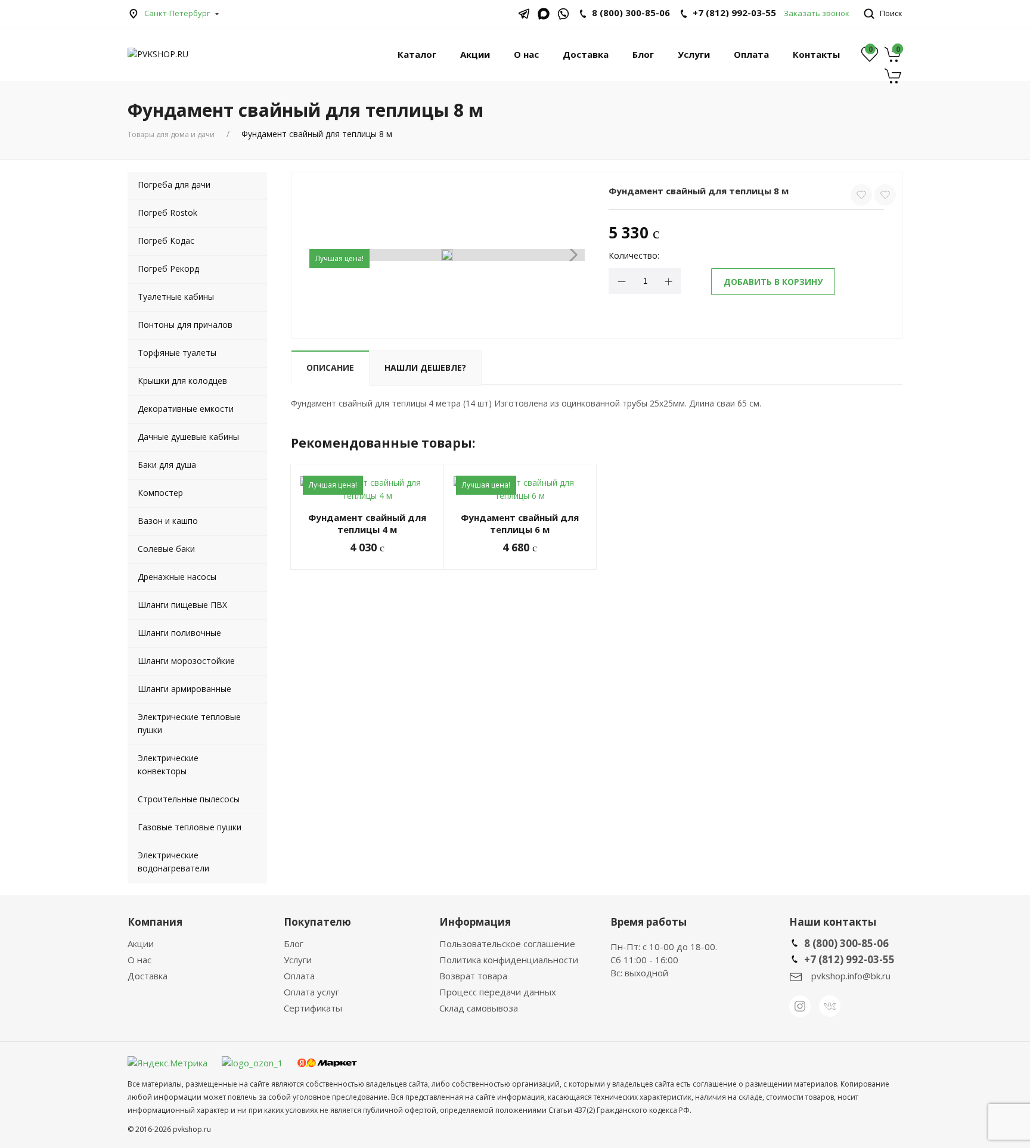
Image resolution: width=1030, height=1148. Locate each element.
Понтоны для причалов (185, 324)
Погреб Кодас (166, 240)
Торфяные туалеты (177, 352)
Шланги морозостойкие (186, 660)
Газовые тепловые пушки (189, 827)
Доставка (586, 54)
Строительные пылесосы (189, 799)
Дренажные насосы (177, 576)
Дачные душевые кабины (188, 436)
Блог (643, 54)
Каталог (417, 54)
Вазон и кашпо (168, 520)
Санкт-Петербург (177, 13)
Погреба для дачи (174, 184)
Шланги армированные (184, 688)
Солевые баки (166, 548)
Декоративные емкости (186, 408)
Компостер (160, 492)
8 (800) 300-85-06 (846, 943)
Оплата (751, 54)
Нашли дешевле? (425, 367)
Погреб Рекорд (168, 268)
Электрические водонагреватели (173, 861)
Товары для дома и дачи (171, 134)
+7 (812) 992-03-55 (734, 12)
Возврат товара (473, 976)
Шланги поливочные (179, 632)
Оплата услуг (311, 992)
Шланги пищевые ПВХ (182, 604)
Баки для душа (167, 464)
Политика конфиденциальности (508, 960)
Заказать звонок (816, 13)
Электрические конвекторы (168, 764)
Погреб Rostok (167, 212)
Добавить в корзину (773, 281)
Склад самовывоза (478, 1008)
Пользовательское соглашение (507, 944)
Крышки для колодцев (182, 380)
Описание (330, 367)
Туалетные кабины (176, 296)
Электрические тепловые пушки (189, 723)
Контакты (816, 54)
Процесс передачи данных (497, 992)
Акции (475, 54)
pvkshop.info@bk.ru (851, 976)
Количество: (634, 255)
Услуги (694, 54)
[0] (893, 60)
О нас (526, 54)
